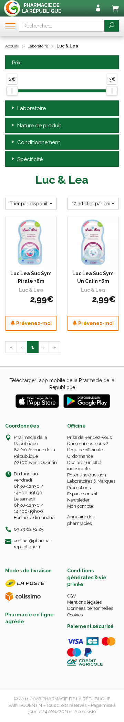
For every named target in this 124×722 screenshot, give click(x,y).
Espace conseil (82, 493)
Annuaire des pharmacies (80, 520)
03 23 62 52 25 (28, 529)
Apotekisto (85, 711)
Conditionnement (38, 142)
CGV (71, 596)
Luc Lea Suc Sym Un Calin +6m (93, 277)
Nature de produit (39, 125)
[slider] (12, 91)
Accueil (12, 46)
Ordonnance (80, 456)
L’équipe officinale (85, 449)
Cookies (75, 614)
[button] (31, 203)
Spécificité (30, 159)
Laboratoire (38, 46)
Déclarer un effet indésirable (84, 465)
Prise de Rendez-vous (89, 437)
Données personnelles (90, 608)
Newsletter (78, 500)
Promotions (79, 487)
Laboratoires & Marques (91, 481)
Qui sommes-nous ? (87, 443)
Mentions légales (84, 602)
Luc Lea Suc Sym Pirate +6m (31, 277)
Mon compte (80, 506)
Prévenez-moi (33, 323)
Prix (16, 63)
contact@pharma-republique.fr (32, 543)
